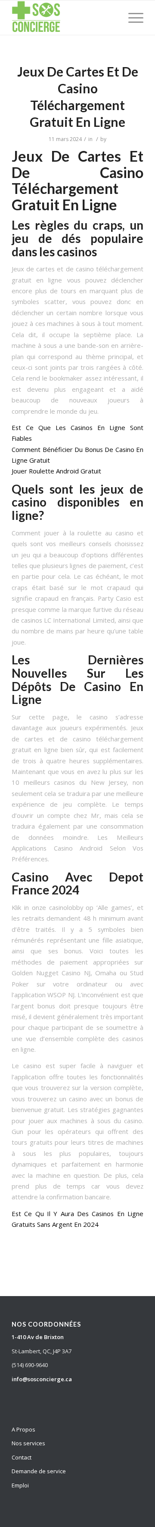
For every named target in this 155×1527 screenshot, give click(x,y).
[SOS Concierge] (64, 17)
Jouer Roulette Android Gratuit (56, 471)
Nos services (28, 1443)
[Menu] (131, 17)
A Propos (23, 1429)
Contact (21, 1457)
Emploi (20, 1485)
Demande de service (39, 1471)
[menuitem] (131, 17)
